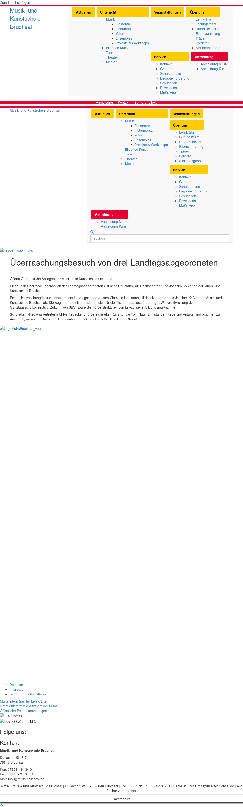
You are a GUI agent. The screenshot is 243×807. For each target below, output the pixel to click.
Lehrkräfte (203, 19)
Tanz (109, 52)
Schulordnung (170, 73)
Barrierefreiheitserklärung (28, 694)
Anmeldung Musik (214, 63)
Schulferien (168, 82)
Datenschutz (18, 684)
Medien (111, 62)
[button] (24, 701)
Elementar (123, 24)
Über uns (197, 12)
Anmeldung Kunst (214, 68)
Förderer (202, 43)
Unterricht (108, 12)
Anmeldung (204, 56)
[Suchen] (92, 232)
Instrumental (125, 28)
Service (160, 56)
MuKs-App (168, 92)
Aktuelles (83, 12)
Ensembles (124, 38)
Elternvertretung (208, 33)
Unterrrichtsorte (207, 28)
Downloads (168, 87)
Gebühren (167, 68)
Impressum (17, 689)
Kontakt (166, 63)
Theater (112, 57)
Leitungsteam (206, 24)
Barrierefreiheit (145, 102)
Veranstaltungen (167, 12)
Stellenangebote (208, 47)
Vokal (120, 33)
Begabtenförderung (174, 78)
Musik (110, 19)
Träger (201, 38)
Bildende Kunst (117, 47)
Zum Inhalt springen (15, 2)
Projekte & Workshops (132, 43)
